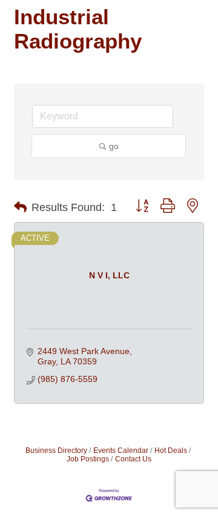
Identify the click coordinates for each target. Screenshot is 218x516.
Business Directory (56, 450)
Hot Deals (170, 450)
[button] (20, 207)
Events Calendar (120, 450)
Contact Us (133, 459)
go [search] (114, 146)
